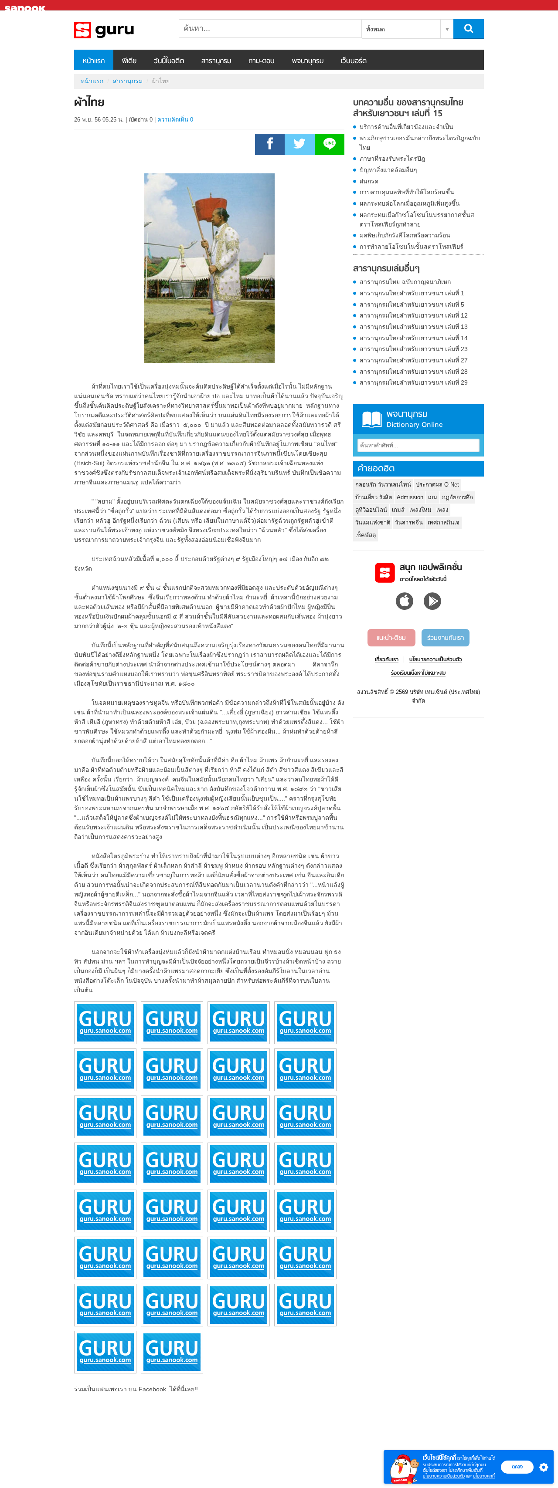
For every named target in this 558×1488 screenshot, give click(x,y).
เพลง (442, 510)
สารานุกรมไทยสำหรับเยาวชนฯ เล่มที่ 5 (412, 304)
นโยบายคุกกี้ (484, 1476)
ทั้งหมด (375, 29)
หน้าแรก (94, 61)
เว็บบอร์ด (354, 61)
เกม (432, 497)
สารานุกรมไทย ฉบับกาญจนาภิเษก (405, 281)
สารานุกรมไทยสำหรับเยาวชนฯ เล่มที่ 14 (414, 338)
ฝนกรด (369, 181)
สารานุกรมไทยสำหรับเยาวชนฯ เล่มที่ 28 (414, 371)
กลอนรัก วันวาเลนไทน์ (383, 484)
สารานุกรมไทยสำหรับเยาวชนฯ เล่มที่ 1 (412, 293)
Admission (410, 497)
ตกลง (517, 1466)
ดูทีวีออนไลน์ (371, 510)
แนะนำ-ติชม (391, 638)
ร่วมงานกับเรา (445, 638)
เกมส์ (398, 510)
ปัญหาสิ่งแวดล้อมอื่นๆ (388, 169)
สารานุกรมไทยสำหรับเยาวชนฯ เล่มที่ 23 (414, 348)
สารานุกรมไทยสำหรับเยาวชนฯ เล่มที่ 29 (414, 382)
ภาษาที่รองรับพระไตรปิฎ (392, 158)
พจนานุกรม (307, 61)
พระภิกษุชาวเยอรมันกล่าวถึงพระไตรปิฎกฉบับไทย (420, 143)
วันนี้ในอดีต (169, 61)
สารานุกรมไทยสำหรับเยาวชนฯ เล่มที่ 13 (414, 326)
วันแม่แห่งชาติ (372, 522)
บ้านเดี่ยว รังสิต (373, 497)
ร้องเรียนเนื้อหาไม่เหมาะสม (418, 673)
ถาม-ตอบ (261, 61)
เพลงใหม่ (420, 510)
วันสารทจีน (409, 522)
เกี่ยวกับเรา (386, 660)
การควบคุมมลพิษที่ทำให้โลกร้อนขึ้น (407, 192)
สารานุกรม (216, 61)
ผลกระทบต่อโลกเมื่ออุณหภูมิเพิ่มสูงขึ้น (410, 203)
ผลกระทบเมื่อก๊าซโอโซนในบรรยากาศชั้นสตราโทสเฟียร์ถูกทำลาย (417, 219)
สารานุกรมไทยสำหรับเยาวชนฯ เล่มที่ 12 (414, 315)
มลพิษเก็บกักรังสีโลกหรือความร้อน (405, 235)
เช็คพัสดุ (365, 535)
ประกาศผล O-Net (437, 484)
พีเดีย (129, 61)
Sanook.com (26, 5)
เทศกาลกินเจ (443, 522)
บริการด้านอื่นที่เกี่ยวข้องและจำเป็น (406, 126)
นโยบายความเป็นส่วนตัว (444, 1476)
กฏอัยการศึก (457, 497)
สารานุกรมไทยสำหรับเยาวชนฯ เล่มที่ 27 (414, 360)
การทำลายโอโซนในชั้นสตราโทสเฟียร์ (411, 246)
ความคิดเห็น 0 (175, 119)
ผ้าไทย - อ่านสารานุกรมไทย (120, 30)
